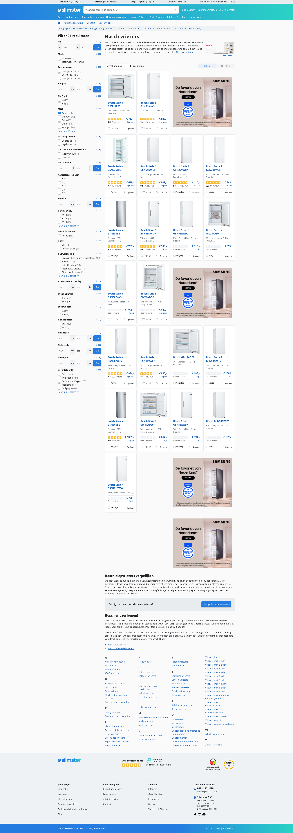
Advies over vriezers (115, 661)
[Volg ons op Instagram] (199, 814)
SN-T (66, 323)
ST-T (65, 327)
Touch (66, 298)
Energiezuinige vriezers (117, 730)
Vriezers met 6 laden (215, 680)
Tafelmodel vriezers (182, 705)
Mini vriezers (145, 725)
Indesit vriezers (146, 693)
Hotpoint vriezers (147, 675)
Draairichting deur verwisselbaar (81, 257)
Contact (107, 804)
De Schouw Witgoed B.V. (75, 381)
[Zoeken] (175, 9)
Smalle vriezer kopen (182, 691)
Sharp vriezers (179, 683)
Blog (60, 814)
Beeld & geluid (157, 17)
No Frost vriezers (147, 739)
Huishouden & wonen (117, 17)
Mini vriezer (149, 28)
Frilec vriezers (145, 661)
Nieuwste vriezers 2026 (150, 735)
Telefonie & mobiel (176, 17)
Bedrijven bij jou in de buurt (72, 809)
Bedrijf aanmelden (207, 9)
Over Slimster (155, 794)
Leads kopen (109, 794)
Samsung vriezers (181, 675)
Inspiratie (63, 788)
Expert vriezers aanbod (117, 741)
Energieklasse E (72, 78)
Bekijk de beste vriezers (216, 604)
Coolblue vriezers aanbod (118, 716)
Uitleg (98, 41)
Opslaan (130, 128)
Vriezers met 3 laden (215, 668)
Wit (65, 245)
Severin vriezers (180, 679)
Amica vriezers (112, 669)
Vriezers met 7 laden (215, 683)
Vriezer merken (179, 737)
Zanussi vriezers (213, 744)
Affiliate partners (112, 799)
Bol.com (68, 374)
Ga (97, 47)
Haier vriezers (145, 672)
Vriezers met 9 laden (215, 691)
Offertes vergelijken (68, 804)
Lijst (208, 65)
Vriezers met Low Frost (216, 716)
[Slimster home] (69, 9)
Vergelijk (114, 128)
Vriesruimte (178, 726)
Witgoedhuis (70, 377)
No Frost (68, 261)
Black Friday (195, 28)
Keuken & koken (139, 17)
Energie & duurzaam (68, 17)
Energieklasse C (71, 71)
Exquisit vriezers (113, 745)
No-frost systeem (185, 52)
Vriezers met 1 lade (215, 660)
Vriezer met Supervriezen (185, 741)
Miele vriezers (145, 721)
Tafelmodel (134, 28)
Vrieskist (122, 28)
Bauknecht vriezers (115, 683)
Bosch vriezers (106, 22)
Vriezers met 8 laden (215, 687)
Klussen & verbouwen (92, 17)
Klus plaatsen (188, 9)
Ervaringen (153, 799)
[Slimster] (60, 23)
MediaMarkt (69, 384)
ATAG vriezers (112, 673)
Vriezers (91, 22)
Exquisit (67, 123)
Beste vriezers (80, 28)
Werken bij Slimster (158, 809)
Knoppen (68, 301)
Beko (66, 120)
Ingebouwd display (73, 268)
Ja (65, 100)
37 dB (66, 218)
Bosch (67, 113)
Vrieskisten (177, 723)
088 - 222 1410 (205, 788)
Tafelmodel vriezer (73, 61)
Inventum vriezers (147, 697)
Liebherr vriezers (147, 707)
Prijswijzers (64, 794)
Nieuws (152, 804)
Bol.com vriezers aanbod (117, 702)
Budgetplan (69, 388)
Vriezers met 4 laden (215, 672)
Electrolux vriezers (114, 726)
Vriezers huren (212, 657)
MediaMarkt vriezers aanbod (153, 717)
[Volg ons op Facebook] (195, 814)
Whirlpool (68, 127)
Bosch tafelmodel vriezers (121, 648)
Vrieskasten (178, 719)
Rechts (67, 235)
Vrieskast (110, 28)
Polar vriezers (179, 665)
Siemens (68, 116)
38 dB (66, 222)
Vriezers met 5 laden (215, 676)
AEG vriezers (111, 665)
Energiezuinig (97, 28)
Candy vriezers (112, 712)
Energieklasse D (71, 74)
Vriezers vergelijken (215, 720)
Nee (65, 103)
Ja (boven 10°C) (71, 153)
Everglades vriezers (115, 737)
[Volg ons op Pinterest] (204, 814)
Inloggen (152, 788)
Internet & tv (194, 17)
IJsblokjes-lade (71, 265)
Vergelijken (65, 28)
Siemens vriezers (180, 687)
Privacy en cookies (95, 828)
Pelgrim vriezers (180, 661)
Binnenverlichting (72, 272)
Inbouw (161, 28)
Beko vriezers (112, 687)
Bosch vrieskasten (117, 644)
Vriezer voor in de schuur (185, 745)
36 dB (66, 215)
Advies (183, 28)
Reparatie (172, 28)
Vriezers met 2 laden (215, 664)
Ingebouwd (69, 144)
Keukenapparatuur (73, 22)
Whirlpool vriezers (214, 734)
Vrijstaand (69, 140)
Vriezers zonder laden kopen (220, 724)
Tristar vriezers (179, 709)
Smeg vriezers (179, 695)
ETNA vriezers (112, 733)
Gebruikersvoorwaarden (70, 828)
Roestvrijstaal (70, 248)
